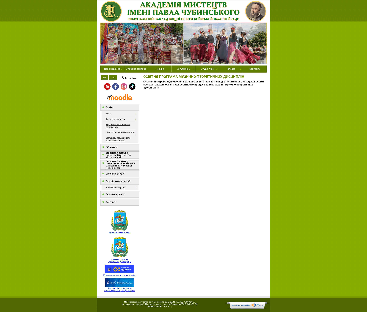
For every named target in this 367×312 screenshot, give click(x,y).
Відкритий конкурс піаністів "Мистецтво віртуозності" (118, 155)
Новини (160, 69)
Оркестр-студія (115, 173)
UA (104, 78)
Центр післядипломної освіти (120, 132)
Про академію (112, 69)
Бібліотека (112, 147)
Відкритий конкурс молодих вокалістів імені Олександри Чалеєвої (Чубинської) (120, 164)
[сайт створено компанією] (247, 308)
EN (113, 78)
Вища (108, 113)
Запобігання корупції (118, 181)
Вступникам (183, 69)
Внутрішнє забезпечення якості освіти (118, 125)
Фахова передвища (115, 119)
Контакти (254, 69)
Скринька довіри (115, 194)
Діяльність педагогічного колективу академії (118, 139)
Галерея (231, 69)
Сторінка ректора (136, 69)
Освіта (110, 107)
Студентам (207, 69)
